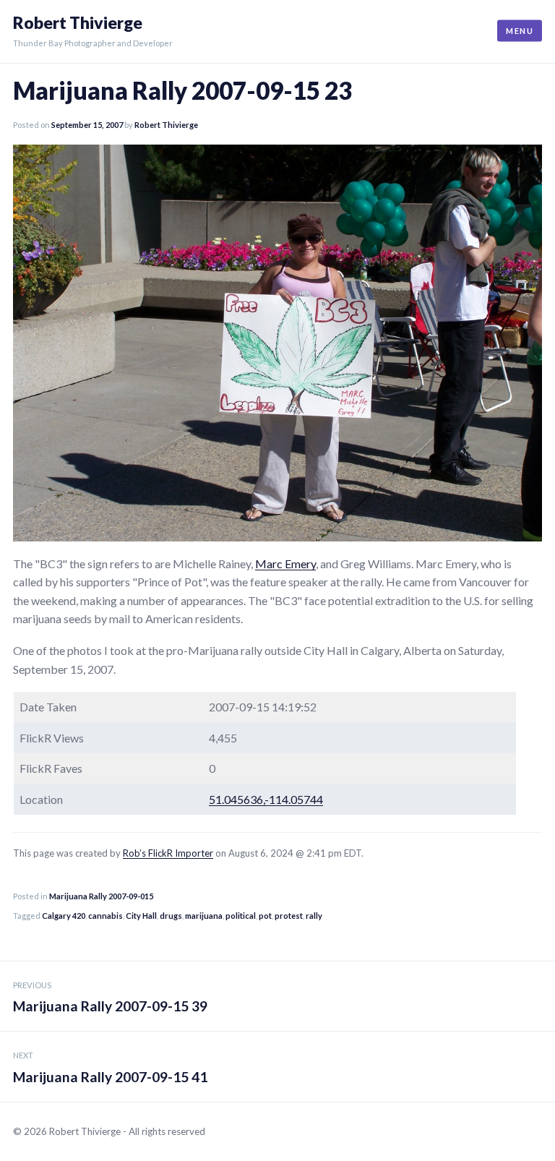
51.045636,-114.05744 (266, 799)
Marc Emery (285, 563)
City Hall (141, 915)
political (240, 915)
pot (265, 915)
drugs (171, 915)
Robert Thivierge (77, 23)
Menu (519, 30)
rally (314, 915)
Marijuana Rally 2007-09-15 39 (110, 997)
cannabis (105, 915)
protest (289, 915)
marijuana (204, 915)
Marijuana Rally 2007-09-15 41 (110, 1067)
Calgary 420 (63, 915)
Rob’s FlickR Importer (168, 853)
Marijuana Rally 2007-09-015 (101, 896)
